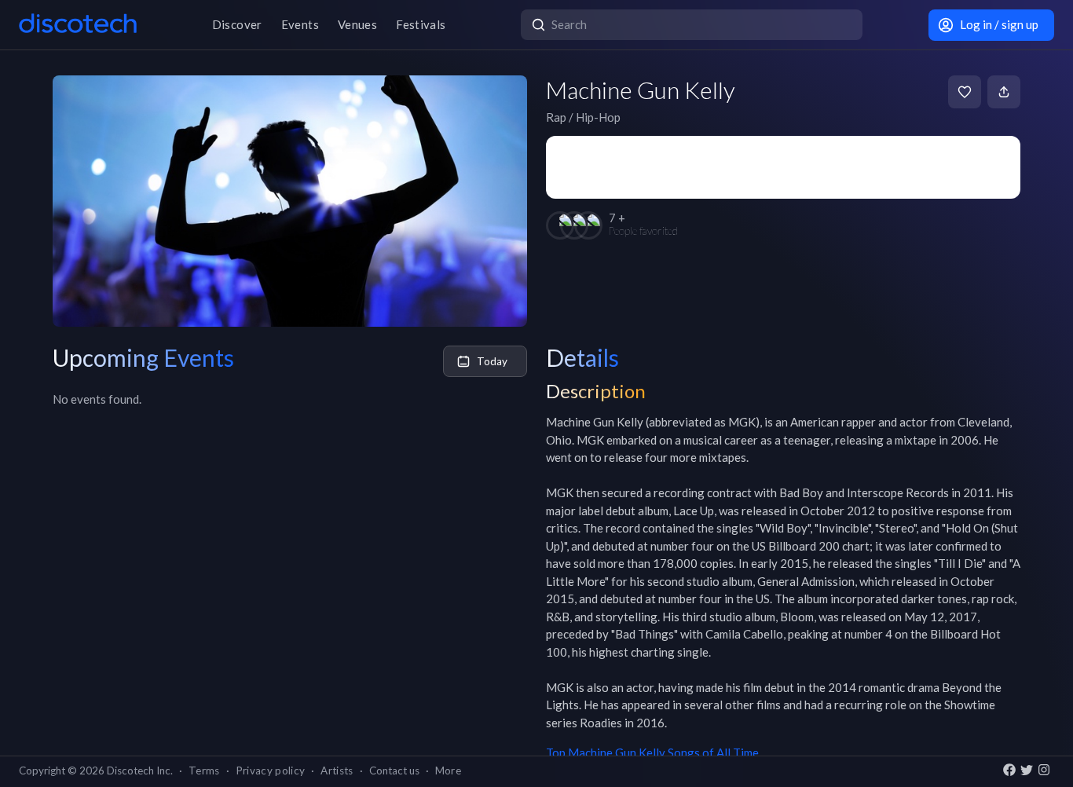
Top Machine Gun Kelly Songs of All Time (652, 752)
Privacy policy (271, 770)
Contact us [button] (394, 770)
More (448, 770)
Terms (204, 770)
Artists (336, 770)
